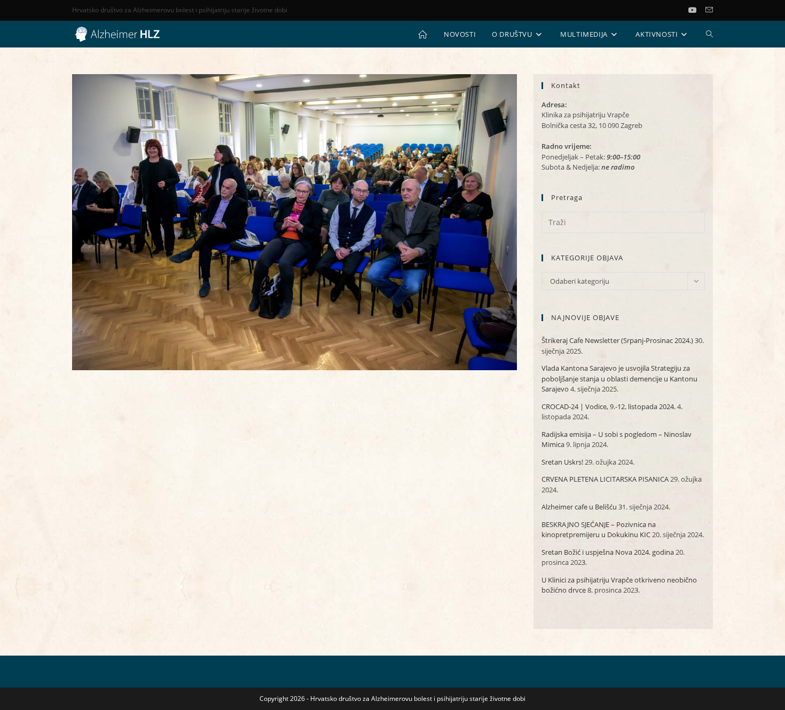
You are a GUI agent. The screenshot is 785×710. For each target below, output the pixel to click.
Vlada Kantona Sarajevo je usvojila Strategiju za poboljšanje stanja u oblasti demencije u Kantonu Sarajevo (619, 378)
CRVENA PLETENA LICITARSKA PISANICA (605, 479)
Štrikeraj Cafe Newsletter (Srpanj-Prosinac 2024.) (617, 340)
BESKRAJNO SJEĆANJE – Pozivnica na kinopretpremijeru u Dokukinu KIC (598, 530)
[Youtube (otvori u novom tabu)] (696, 10)
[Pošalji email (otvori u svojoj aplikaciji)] (709, 10)
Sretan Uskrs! (562, 462)
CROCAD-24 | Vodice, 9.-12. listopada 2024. (608, 406)
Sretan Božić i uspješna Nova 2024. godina (607, 552)
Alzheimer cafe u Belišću (579, 507)
